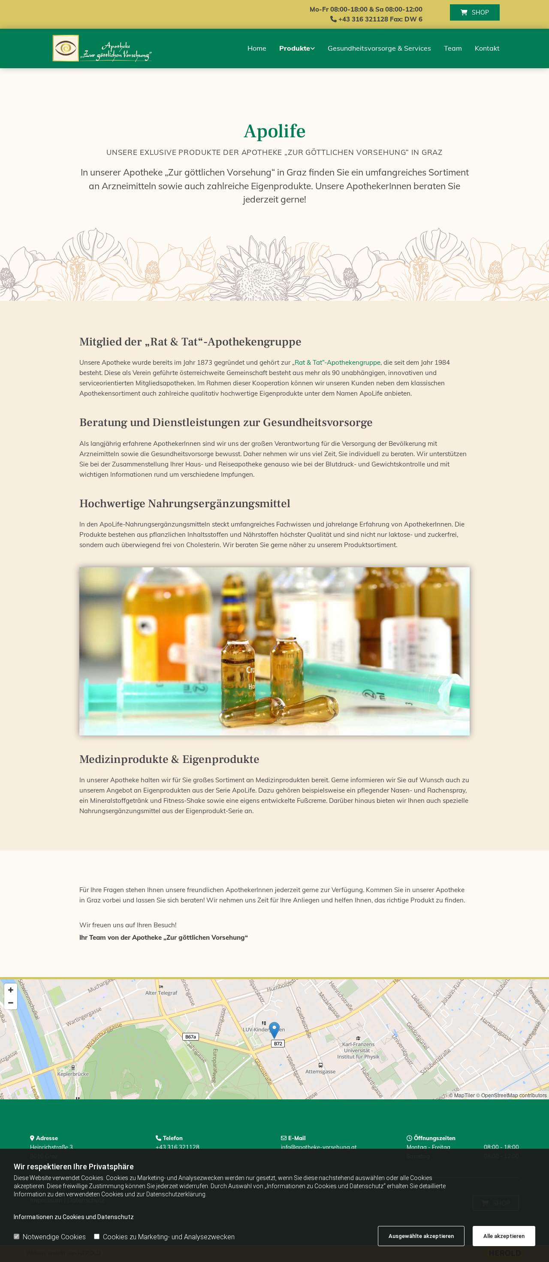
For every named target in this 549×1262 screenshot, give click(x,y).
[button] (475, 12)
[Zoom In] (10, 990)
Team (453, 48)
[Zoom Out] (10, 1002)
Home (256, 48)
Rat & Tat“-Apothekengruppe (337, 362)
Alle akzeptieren (504, 1236)
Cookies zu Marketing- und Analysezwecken (169, 1237)
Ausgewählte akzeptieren (421, 1236)
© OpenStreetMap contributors (511, 1095)
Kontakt (487, 48)
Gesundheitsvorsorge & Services (379, 48)
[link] (297, 48)
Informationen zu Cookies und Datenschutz (74, 1217)
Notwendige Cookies (54, 1237)
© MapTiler (462, 1095)
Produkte (294, 48)
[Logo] (100, 48)
